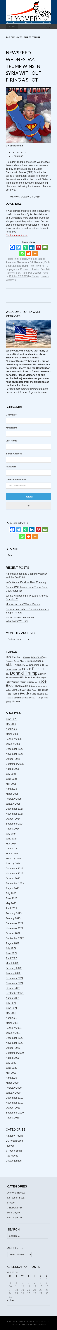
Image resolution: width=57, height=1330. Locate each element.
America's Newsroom (17, 262)
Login (28, 505)
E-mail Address (14, 453)
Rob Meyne (12, 1155)
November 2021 (14, 983)
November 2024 (14, 813)
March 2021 (12, 1023)
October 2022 (13, 933)
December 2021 (14, 978)
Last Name (11, 440)
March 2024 (12, 853)
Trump (39, 697)
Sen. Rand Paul (24, 272)
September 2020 (15, 1053)
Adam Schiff (37, 657)
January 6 (36, 682)
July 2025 (11, 774)
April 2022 (11, 958)
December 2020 (14, 1038)
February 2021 (14, 1028)
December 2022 (14, 923)
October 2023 (13, 878)
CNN (19, 669)
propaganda (12, 269)
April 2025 (11, 789)
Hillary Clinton (12, 682)
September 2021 (15, 993)
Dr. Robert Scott (14, 1140)
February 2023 (14, 913)
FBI (22, 677)
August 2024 (12, 828)
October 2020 (13, 1048)
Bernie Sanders (35, 661)
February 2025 (14, 798)
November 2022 (14, 928)
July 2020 (11, 1063)
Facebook (16, 678)
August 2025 (12, 769)
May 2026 (11, 724)
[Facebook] (12, 247)
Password (11, 466)
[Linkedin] (32, 247)
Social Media (30, 698)
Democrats (40, 669)
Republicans (28, 693)
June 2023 (11, 898)
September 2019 (15, 1112)
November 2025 (14, 754)
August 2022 (12, 943)
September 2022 (15, 938)
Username (11, 414)
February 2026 (14, 739)
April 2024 (11, 848)
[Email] (45, 247)
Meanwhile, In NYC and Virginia (23, 604)
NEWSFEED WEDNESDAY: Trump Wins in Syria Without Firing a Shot (23, 66)
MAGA (34, 686)
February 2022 (14, 968)
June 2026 (11, 719)
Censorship (35, 665)
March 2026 (12, 734)
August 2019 (12, 1117)
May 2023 (11, 903)
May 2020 (11, 1073)
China (45, 665)
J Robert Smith (25, 259)
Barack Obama (20, 661)
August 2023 (12, 888)
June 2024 (11, 838)
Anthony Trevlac (14, 1135)
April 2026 (11, 729)
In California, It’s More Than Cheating (26, 582)
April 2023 (11, 908)
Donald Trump (21, 266)
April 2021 (11, 1018)
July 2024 (11, 833)
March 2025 (12, 794)
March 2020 (12, 1082)
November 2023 (14, 873)
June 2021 (11, 1008)
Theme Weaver (38, 1325)
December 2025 (14, 749)
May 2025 (11, 784)
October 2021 (13, 988)
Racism (15, 693)
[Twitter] (19, 247)
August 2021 (12, 998)
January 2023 (13, 918)
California (23, 665)
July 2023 (11, 893)
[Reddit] (28, 254)
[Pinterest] (38, 247)
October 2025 (13, 759)
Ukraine (16, 701)
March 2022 (12, 963)
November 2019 (14, 1102)
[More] (35, 254)
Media (40, 686)
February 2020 (14, 1087)
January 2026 (13, 744)
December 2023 (14, 868)
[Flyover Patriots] (28, 12)
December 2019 (14, 1097)
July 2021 (11, 1003)
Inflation (23, 682)
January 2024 (13, 863)
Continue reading (17, 235)
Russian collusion (29, 269)
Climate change (11, 669)
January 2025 (13, 803)
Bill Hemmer (36, 262)
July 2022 (11, 948)
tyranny (8, 702)
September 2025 (15, 764)
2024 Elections (14, 657)
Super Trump (41, 272)
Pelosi (34, 690)
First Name (11, 427)
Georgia (42, 678)
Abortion (26, 657)
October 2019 (13, 1107)
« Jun (10, 1300)
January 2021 (13, 1033)
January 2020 (13, 1092)
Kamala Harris (24, 686)
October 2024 (13, 818)
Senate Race (19, 698)
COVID (26, 669)
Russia (40, 694)
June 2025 (11, 779)
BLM (17, 665)
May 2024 (11, 843)
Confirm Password (16, 479)
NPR (44, 266)
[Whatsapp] (22, 254)
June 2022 (11, 953)
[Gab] (25, 247)
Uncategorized (14, 1160)
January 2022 (13, 973)
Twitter (45, 698)
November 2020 (14, 1043)
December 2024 (14, 808)
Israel (29, 682)
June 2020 (11, 1068)
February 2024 (14, 858)
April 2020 (11, 1078)
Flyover (35, 276)
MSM (17, 690)
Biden (10, 665)
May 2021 (11, 1013)
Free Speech (32, 677)
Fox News (35, 266)
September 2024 (15, 823)
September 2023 (15, 883)
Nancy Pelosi (25, 690)
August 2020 (12, 1058)
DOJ (7, 674)
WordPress (40, 1321)
